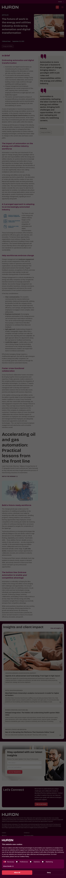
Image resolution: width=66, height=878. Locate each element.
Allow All (17, 872)
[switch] (8, 862)
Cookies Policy (24, 856)
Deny (49, 872)
